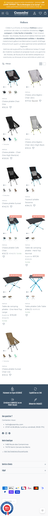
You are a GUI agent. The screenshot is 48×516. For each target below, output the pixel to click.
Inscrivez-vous (12, 2)
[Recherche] (8, 13)
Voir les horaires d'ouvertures (16, 451)
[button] (10, 107)
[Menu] (3, 13)
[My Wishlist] (39, 13)
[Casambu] (21, 13)
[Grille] (40, 63)
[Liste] (44, 63)
